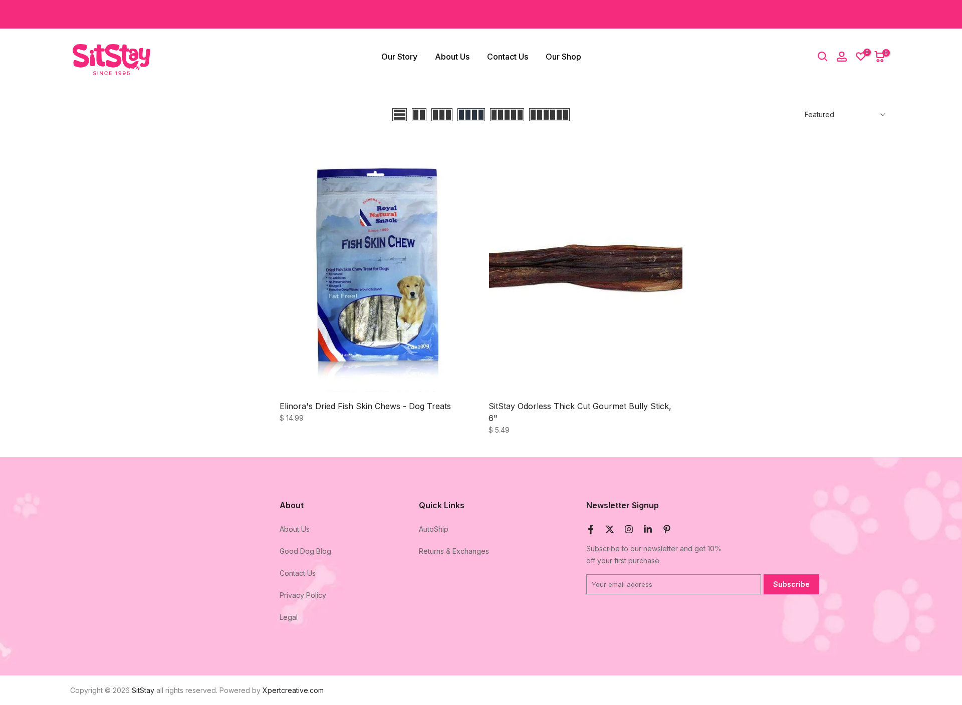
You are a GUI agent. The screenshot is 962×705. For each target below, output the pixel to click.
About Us (452, 57)
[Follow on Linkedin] (647, 529)
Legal (289, 616)
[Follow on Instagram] (628, 529)
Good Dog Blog (305, 551)
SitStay (143, 690)
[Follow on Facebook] (590, 529)
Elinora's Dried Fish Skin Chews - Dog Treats (365, 406)
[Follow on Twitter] (609, 529)
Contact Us (507, 57)
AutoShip (433, 529)
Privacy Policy (303, 594)
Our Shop (563, 57)
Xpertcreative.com (293, 690)
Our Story (399, 57)
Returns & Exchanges (454, 551)
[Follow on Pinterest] (666, 529)
